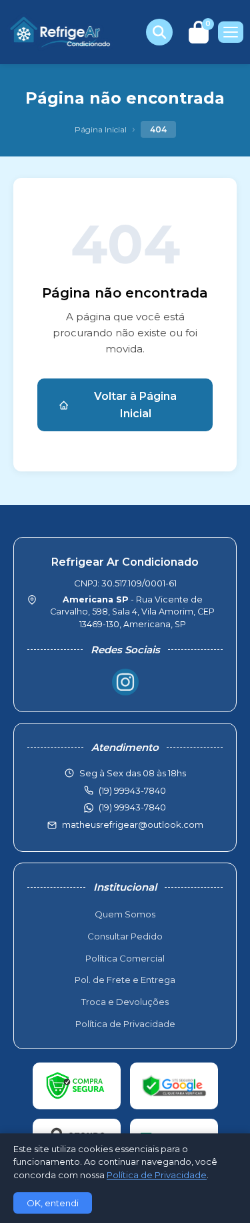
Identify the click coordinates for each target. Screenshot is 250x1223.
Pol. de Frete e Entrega (125, 979)
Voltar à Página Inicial (135, 405)
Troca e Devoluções (125, 1001)
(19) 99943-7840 (132, 807)
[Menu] (230, 32)
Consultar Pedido (125, 936)
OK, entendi (53, 1203)
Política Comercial (125, 958)
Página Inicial (101, 129)
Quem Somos (125, 914)
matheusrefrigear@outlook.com (132, 824)
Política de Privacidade (125, 1023)
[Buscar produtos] (159, 32)
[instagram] (125, 682)
